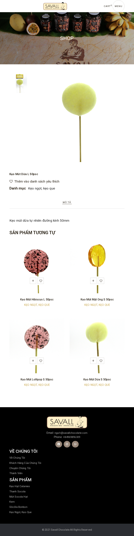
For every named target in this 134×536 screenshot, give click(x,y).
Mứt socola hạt (18, 496)
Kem (12, 501)
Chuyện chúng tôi (20, 468)
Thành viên (16, 473)
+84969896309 (71, 437)
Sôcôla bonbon (18, 507)
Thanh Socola (17, 491)
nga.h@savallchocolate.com (71, 432)
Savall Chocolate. (60, 529)
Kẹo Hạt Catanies (19, 486)
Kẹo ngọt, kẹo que (41, 188)
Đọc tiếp (33, 281)
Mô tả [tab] (67, 202)
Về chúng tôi (17, 457)
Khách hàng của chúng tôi (25, 463)
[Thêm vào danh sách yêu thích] (41, 281)
